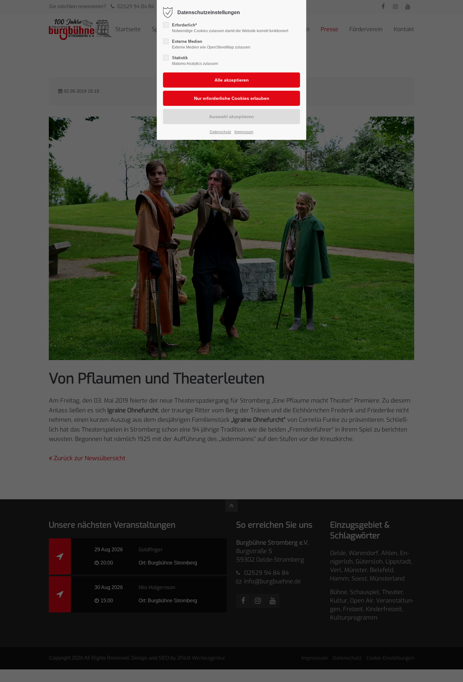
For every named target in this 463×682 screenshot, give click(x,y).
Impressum (243, 132)
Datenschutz (220, 132)
